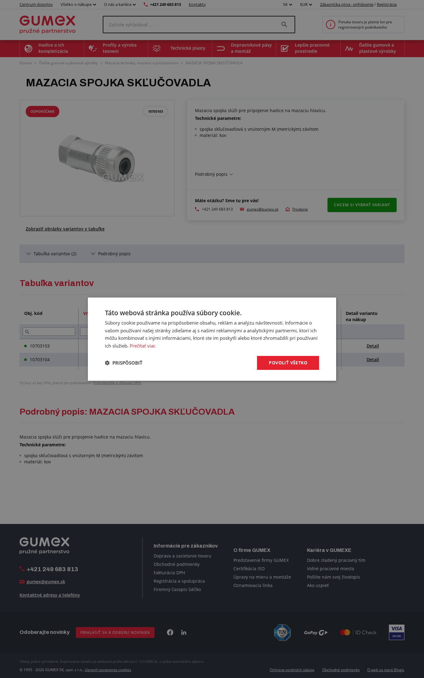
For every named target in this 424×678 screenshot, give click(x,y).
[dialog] (212, 338)
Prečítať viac (143, 346)
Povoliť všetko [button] (288, 363)
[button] (123, 362)
